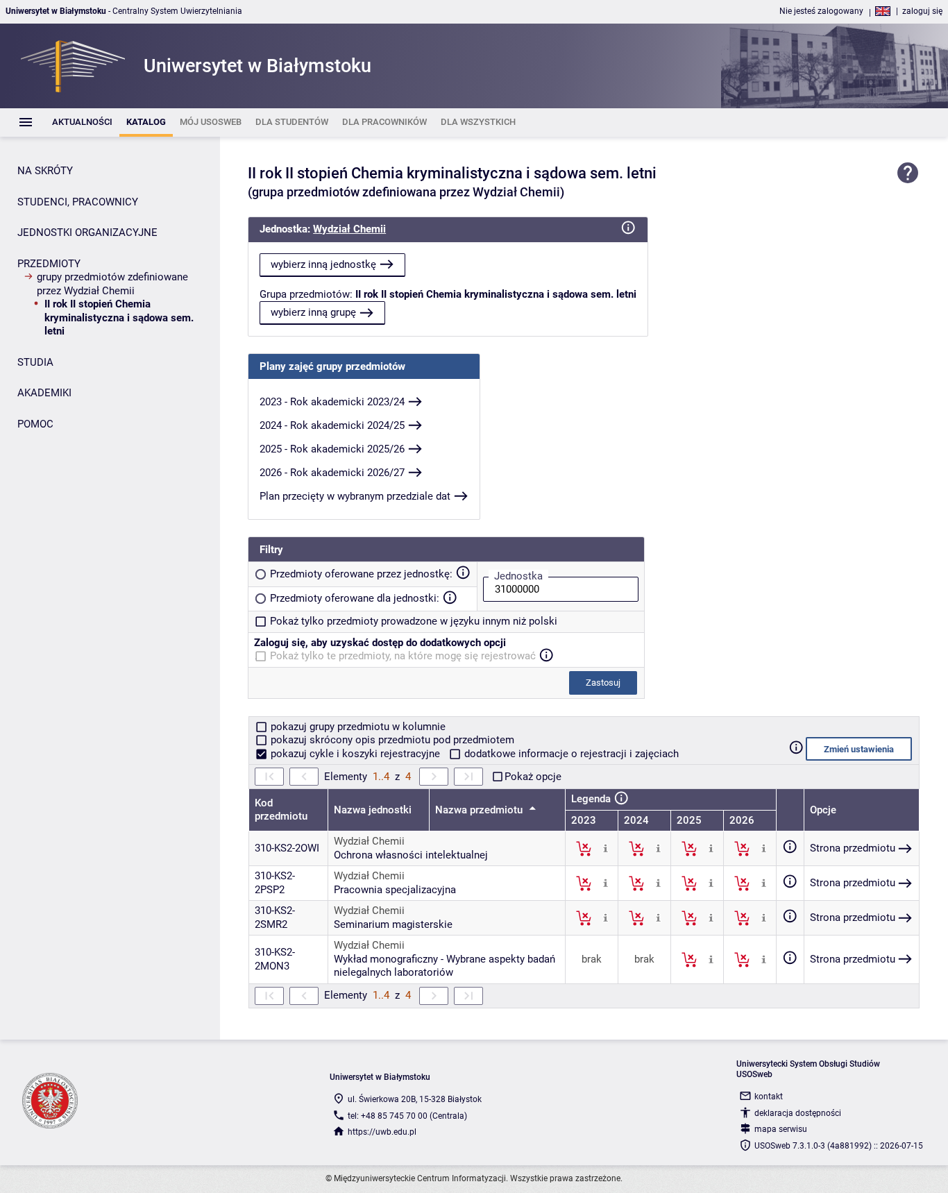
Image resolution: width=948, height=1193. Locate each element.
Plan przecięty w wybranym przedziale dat (355, 496)
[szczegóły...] (605, 848)
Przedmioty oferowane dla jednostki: (354, 598)
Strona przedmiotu (852, 848)
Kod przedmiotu (281, 810)
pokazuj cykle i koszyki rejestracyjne (355, 753)
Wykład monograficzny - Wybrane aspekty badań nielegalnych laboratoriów (444, 966)
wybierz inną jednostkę (323, 264)
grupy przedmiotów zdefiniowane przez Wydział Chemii (112, 284)
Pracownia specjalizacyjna (395, 889)
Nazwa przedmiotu (480, 810)
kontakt (768, 1096)
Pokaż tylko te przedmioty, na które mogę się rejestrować (403, 656)
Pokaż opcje (533, 776)
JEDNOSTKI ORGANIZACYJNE (87, 232)
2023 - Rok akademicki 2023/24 (332, 402)
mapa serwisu (780, 1129)
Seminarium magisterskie (393, 924)
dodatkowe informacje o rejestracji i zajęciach (570, 753)
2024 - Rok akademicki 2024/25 (332, 425)
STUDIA (35, 362)
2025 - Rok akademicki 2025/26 (332, 449)
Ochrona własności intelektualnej (411, 855)
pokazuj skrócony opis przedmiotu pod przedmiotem (391, 740)
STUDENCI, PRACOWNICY (77, 202)
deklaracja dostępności (797, 1113)
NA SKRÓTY (45, 170)
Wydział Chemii (349, 229)
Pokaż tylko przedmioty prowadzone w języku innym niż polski (413, 621)
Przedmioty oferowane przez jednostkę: (361, 574)
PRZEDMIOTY (49, 263)
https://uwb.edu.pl (382, 1132)
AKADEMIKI (44, 393)
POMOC (35, 424)
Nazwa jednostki (373, 810)
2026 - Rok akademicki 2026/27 (332, 472)
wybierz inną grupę (313, 312)
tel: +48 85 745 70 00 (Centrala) (407, 1116)
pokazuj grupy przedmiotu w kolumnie (357, 726)
